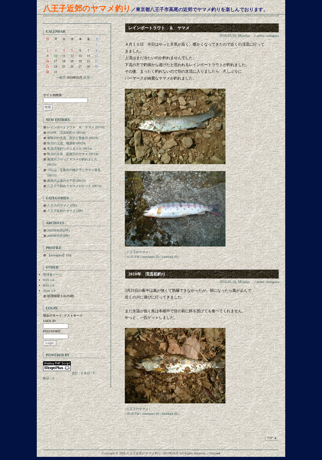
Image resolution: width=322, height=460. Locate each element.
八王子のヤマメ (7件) (62, 205)
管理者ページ (52, 274)
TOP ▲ (272, 438)
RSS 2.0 (48, 285)
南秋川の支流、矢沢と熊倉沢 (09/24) (72, 138)
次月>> (88, 77)
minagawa (272, 35)
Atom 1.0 (49, 290)
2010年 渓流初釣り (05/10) (66, 132)
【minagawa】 (56, 255)
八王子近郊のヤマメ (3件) (65, 211)
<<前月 (61, 77)
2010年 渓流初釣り (147, 274)
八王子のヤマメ (137, 252)
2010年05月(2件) (58, 230)
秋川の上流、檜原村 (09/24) (66, 143)
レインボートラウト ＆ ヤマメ (159, 27)
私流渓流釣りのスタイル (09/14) (69, 148)
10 (55, 56)
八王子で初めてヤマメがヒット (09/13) (74, 186)
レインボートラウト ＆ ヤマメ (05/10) (75, 127)
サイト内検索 (52, 95)
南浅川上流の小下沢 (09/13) (66, 180)
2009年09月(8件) (58, 235)
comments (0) (150, 256)
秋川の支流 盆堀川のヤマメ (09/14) (72, 154)
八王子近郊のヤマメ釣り (87, 8)
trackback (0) (170, 256)
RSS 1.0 (48, 280)
